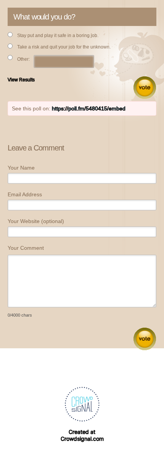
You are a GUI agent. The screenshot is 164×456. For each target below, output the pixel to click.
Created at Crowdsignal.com (82, 435)
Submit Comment (144, 339)
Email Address (25, 194)
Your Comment (26, 248)
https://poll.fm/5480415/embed (88, 108)
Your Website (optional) (36, 221)
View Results (21, 79)
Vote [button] (144, 87)
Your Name (21, 168)
